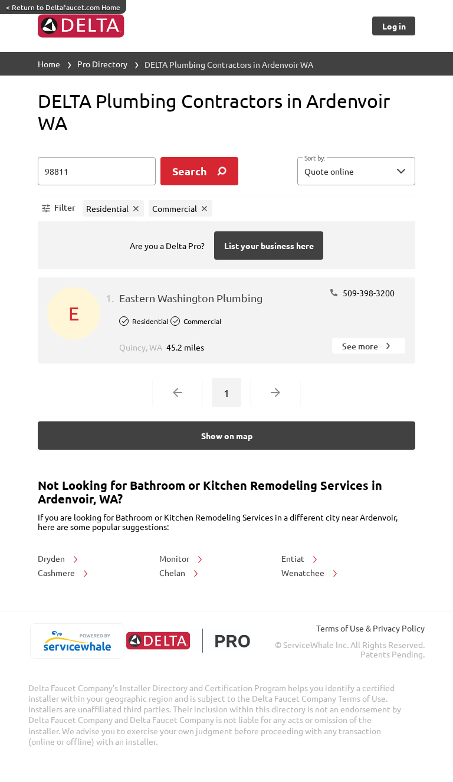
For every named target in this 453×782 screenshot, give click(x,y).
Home (49, 63)
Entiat (293, 558)
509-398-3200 (368, 292)
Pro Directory (102, 63)
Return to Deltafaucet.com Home (63, 7)
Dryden (52, 558)
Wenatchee (303, 572)
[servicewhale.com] (77, 641)
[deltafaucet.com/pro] (188, 641)
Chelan (173, 572)
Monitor (175, 558)
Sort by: (314, 158)
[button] (356, 171)
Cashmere (57, 572)
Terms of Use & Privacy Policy (370, 628)
